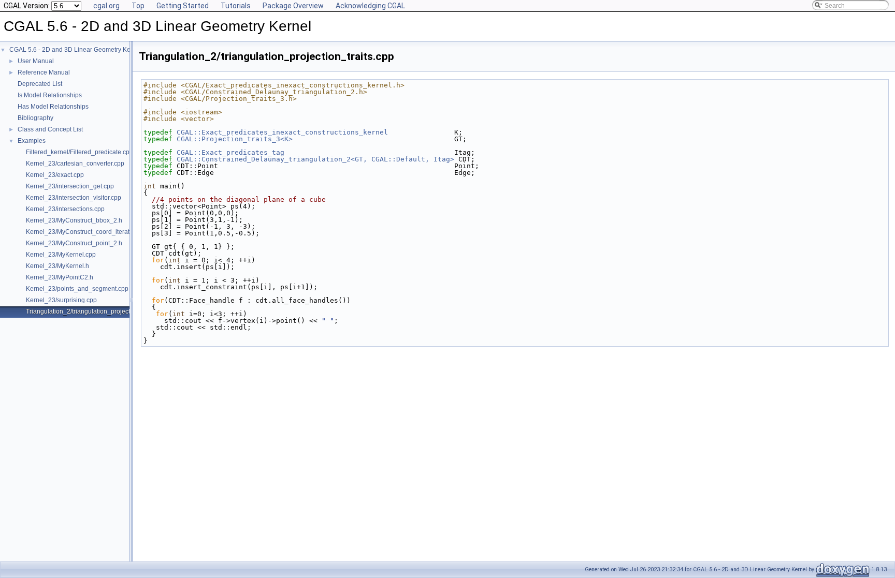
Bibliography (35, 118)
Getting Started (182, 6)
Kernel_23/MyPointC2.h (59, 277)
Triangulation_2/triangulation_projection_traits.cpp (97, 311)
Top (138, 6)
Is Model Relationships (50, 95)
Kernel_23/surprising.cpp (61, 300)
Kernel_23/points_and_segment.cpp (77, 288)
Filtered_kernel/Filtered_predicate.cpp (79, 152)
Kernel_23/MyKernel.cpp (61, 254)
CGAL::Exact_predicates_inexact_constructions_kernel (282, 132)
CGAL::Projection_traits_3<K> (235, 139)
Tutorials (236, 6)
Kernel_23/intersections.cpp (65, 209)
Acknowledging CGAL (370, 6)
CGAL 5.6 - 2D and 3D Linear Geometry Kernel (75, 49)
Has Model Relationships (53, 106)
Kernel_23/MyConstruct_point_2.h (74, 243)
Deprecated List (40, 83)
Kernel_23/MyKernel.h (57, 266)
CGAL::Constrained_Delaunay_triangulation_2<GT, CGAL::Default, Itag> (315, 159)
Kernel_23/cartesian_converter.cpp (75, 163)
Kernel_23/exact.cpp (55, 175)
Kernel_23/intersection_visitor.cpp (73, 197)
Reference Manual (44, 72)
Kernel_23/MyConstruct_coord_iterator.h (83, 231)
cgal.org (106, 6)
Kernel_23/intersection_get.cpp (70, 186)
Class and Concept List (50, 129)
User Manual (36, 61)
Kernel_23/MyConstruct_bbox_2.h (74, 220)
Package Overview (293, 6)
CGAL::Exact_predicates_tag (230, 152)
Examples (32, 140)
